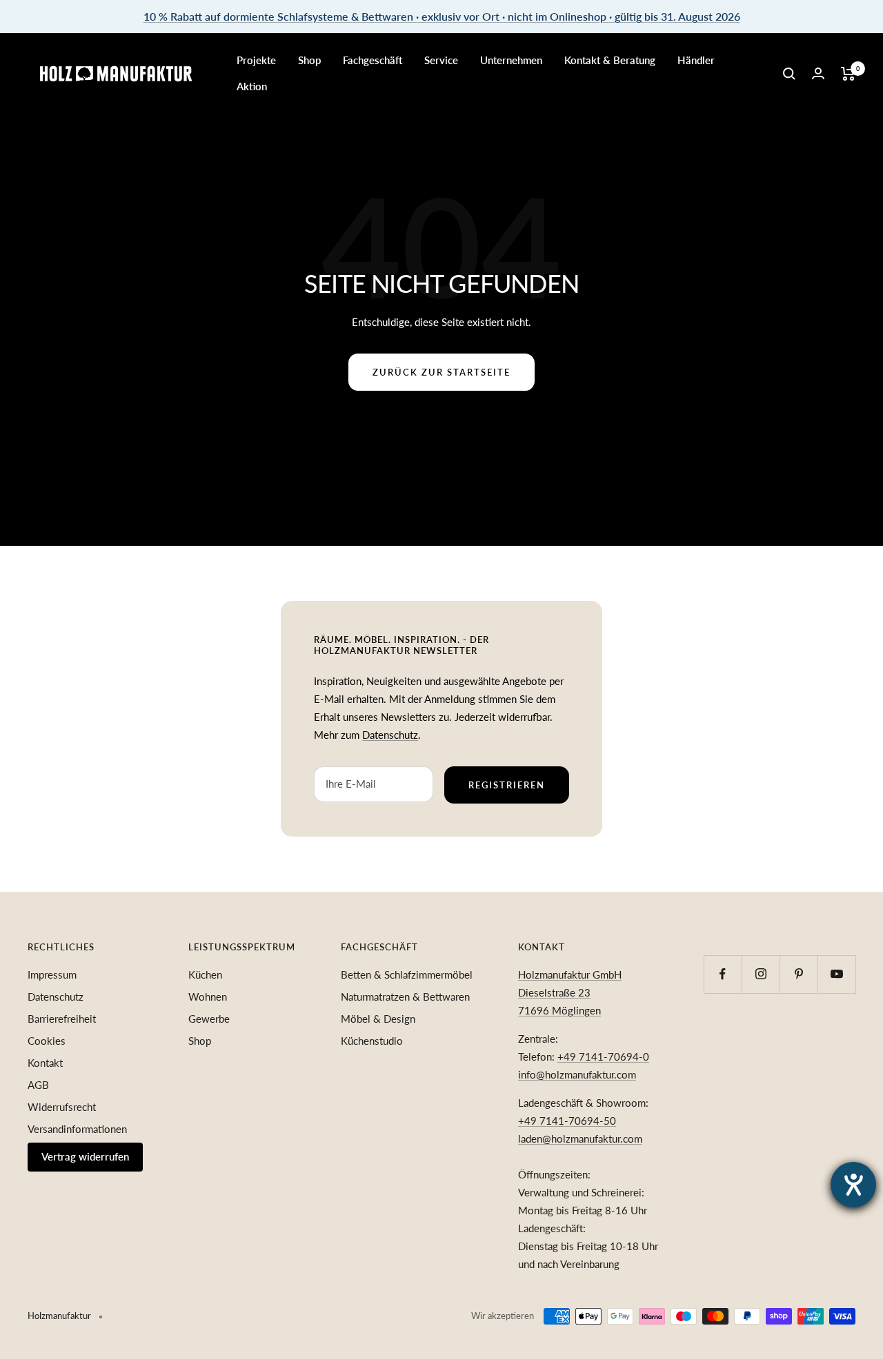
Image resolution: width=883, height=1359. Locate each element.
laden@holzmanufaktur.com (580, 1138)
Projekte (256, 60)
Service (441, 60)
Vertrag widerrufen (85, 1156)
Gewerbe (209, 1018)
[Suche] (789, 74)
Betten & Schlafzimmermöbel (407, 974)
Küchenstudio (372, 1040)
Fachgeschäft (372, 60)
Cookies (47, 1040)
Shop (309, 60)
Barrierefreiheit (62, 1018)
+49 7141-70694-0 (603, 1056)
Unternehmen (511, 60)
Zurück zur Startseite (441, 372)
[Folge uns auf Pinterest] (798, 974)
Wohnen (207, 996)
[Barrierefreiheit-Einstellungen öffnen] (853, 1184)
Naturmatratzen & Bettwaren (405, 996)
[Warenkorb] (848, 74)
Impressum (52, 974)
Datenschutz (390, 734)
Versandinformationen (77, 1129)
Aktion (252, 86)
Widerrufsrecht (62, 1107)
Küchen (205, 974)
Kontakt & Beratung (609, 60)
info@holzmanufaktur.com (577, 1074)
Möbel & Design (378, 1018)
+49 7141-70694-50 (567, 1120)
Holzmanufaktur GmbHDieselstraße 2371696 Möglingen (570, 992)
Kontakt (45, 1062)
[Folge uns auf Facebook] (723, 974)
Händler (696, 60)
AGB (38, 1085)
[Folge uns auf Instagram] (761, 974)
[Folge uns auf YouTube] (836, 974)
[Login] (818, 73)
